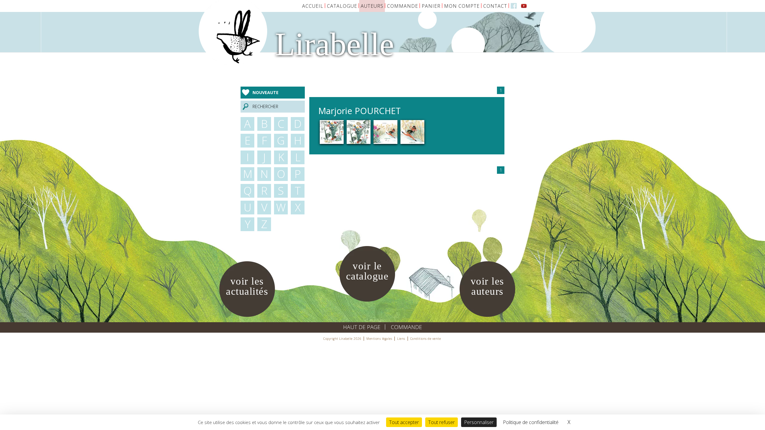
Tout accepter (404, 422)
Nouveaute (266, 92)
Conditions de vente (425, 339)
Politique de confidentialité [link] (531, 422)
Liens (401, 339)
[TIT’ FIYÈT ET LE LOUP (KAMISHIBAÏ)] (331, 131)
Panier (431, 6)
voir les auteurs (487, 286)
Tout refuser (441, 422)
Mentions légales (379, 339)
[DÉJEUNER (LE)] (412, 131)
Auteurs (372, 6)
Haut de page (361, 327)
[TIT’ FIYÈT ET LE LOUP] (358, 131)
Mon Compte (462, 6)
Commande (402, 6)
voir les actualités (247, 286)
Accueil (312, 6)
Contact (495, 6)
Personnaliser (479, 422)
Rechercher (265, 106)
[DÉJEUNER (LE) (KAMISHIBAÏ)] (385, 131)
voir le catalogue (367, 271)
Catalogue (342, 6)
